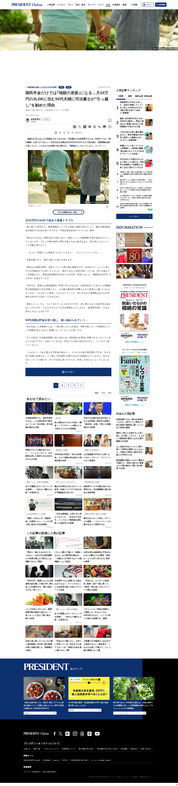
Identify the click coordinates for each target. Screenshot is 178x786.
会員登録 (162, 5)
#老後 (69, 87)
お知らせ (27, 749)
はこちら (134, 342)
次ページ (79, 132)
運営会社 (133, 749)
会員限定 (116, 5)
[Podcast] (89, 734)
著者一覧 (37, 749)
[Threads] (82, 734)
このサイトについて (51, 749)
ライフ (101, 5)
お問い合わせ (145, 749)
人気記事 (51, 5)
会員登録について (68, 749)
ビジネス (61, 5)
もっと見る (133, 216)
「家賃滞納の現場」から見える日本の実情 (41, 87)
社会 (108, 5)
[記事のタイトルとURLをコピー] (99, 126)
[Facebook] (54, 734)
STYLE (65, 760)
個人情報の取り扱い (86, 749)
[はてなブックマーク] (67, 734)
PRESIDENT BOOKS (79, 760)
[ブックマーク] (109, 120)
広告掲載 (123, 749)
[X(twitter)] (60, 734)
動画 (125, 5)
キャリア (92, 5)
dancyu (56, 760)
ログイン (149, 5)
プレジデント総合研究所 (32, 772)
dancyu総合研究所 (49, 772)
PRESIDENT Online (32, 115)
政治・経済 (80, 5)
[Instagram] (75, 734)
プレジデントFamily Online (100, 760)
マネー (70, 5)
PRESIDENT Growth (32, 760)
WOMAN (46, 760)
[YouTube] (97, 733)
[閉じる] (176, 784)
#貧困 (61, 87)
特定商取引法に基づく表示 (107, 749)
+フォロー (46, 119)
